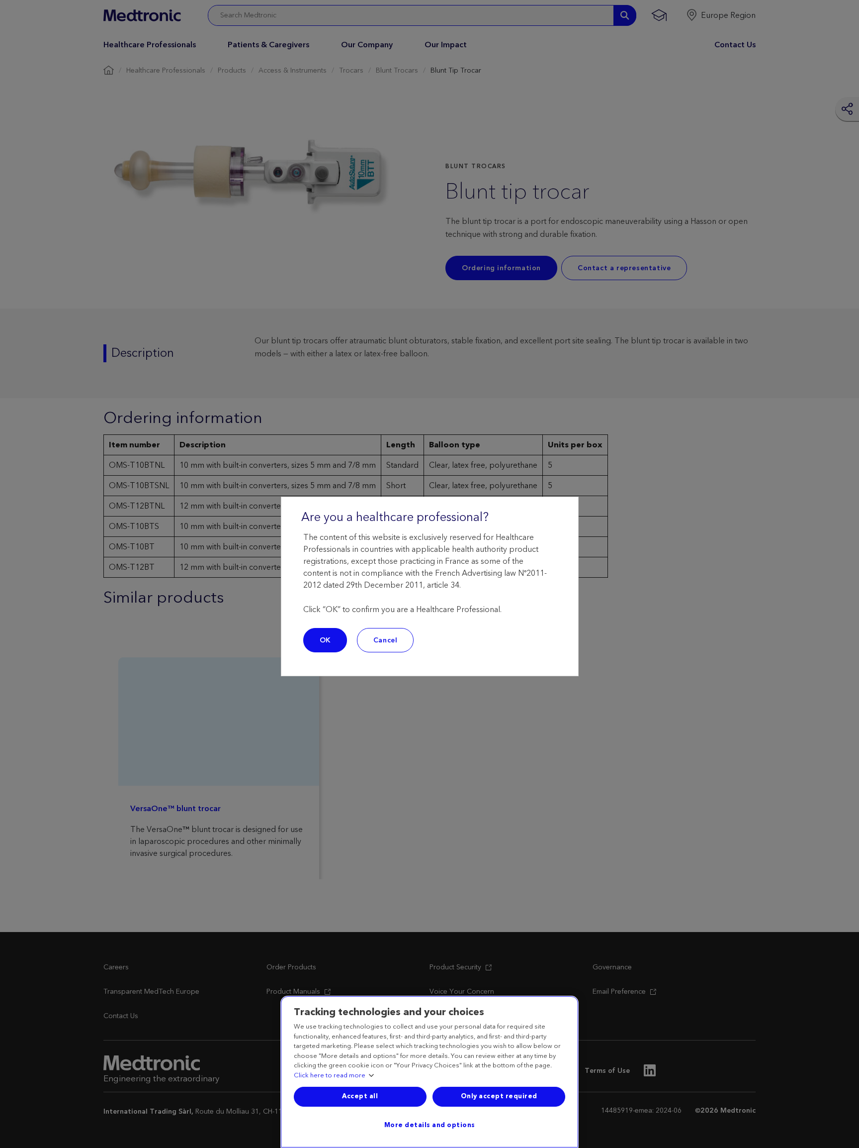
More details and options (429, 1125)
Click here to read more (329, 1076)
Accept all (360, 1096)
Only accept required (499, 1096)
